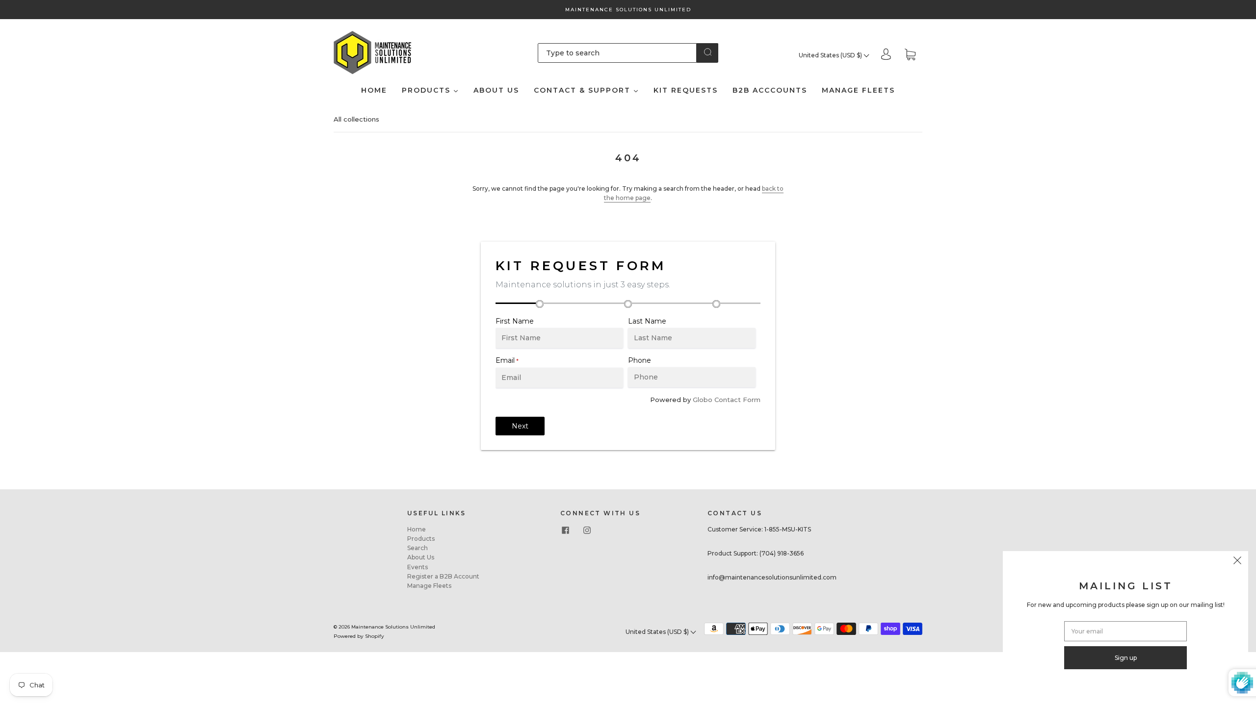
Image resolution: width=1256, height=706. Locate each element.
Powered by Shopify (359, 636)
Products (421, 538)
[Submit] (707, 52)
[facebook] (565, 530)
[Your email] (1125, 631)
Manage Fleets (429, 585)
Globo (702, 399)
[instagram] (587, 530)
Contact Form (737, 399)
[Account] (886, 55)
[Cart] (910, 55)
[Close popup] (1237, 562)
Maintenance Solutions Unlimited (393, 627)
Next (520, 426)
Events (417, 567)
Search (417, 548)
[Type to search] (617, 53)
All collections (356, 119)
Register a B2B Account (443, 576)
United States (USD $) (831, 55)
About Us (420, 557)
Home (416, 529)
